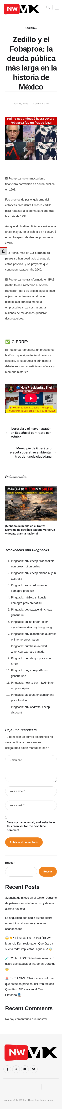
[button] (48, 7)
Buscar (9, 862)
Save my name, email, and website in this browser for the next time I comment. (31, 826)
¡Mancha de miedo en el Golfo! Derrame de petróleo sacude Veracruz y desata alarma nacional (30, 529)
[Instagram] (16, 1069)
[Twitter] (34, 1069)
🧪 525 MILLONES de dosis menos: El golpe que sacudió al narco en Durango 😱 (30, 964)
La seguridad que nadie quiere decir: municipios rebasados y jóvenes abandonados (28, 923)
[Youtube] (25, 1069)
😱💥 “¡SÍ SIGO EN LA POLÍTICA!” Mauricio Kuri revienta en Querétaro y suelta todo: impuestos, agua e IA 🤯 (29, 943)
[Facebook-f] (7, 1069)
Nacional (31, 28)
